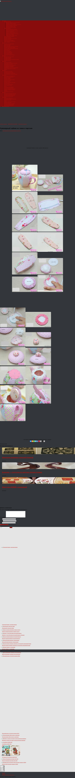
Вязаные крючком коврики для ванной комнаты (11, 638)
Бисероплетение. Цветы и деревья (10, 74)
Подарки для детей (7, 102)
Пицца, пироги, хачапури (8, 76)
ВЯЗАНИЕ (4, 20)
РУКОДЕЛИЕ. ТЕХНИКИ (8, 66)
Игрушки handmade (7, 62)
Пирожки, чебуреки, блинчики (9, 82)
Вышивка (4, 55)
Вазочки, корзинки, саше (10, 26)
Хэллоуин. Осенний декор (9, 104)
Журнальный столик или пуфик (8, 628)
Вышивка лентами (7, 57)
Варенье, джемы (7, 78)
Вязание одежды (7, 28)
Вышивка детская (7, 58)
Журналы (4, 92)
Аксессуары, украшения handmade (10, 63)
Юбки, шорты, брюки (10, 34)
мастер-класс (8, 130)
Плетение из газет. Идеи (8, 72)
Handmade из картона (22, 124)
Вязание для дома (7, 21)
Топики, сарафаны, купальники (12, 31)
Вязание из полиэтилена (8, 40)
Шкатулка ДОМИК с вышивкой (14, 487)
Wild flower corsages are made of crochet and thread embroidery (13, 740)
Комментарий (3, 517)
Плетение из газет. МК (8, 71)
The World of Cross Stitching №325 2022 (9, 757)
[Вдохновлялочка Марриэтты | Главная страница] (6, 1)
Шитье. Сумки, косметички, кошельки (11, 48)
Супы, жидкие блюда (8, 85)
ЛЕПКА (5, 69)
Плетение (4, 70)
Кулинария (4, 75)
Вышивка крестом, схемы (9, 56)
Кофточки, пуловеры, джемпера (12, 33)
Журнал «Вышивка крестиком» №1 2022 (9, 760)
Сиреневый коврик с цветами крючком (9, 624)
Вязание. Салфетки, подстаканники (13, 22)
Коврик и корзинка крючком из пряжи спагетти (10, 631)
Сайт (1, 522)
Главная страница (3, 124)
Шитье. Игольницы (7, 51)
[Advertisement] (30, 11)
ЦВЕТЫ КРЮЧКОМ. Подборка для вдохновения (11, 654)
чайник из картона (17, 130)
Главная (3, 773)
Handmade (4, 61)
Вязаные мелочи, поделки (11, 27)
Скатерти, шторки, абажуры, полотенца (13, 24)
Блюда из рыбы (7, 81)
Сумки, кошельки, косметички (9, 41)
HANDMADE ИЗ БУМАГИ (9, 65)
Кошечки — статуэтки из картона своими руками (22, 472)
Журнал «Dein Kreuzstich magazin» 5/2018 (10, 764)
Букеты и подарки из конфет (9, 103)
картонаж (4, 130)
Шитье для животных (8, 52)
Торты (5, 86)
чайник (12, 130)
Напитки (5, 90)
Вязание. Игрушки (7, 37)
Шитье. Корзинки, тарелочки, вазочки (11, 46)
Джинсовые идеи (7, 49)
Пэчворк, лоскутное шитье (9, 43)
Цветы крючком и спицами (9, 36)
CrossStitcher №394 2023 (6, 744)
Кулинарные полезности (8, 91)
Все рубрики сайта (5, 106)
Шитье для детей (7, 44)
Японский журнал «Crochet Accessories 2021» (10, 733)
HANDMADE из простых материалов (11, 67)
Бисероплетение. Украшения (9, 73)
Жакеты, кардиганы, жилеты (11, 29)
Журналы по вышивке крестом (10, 93)
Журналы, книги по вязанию (9, 95)
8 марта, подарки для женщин (9, 101)
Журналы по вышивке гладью (9, 94)
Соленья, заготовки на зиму (9, 79)
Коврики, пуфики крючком (11, 23)
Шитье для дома (7, 45)
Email (1, 520)
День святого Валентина (8, 105)
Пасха (5, 100)
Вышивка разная (7, 60)
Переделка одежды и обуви (9, 54)
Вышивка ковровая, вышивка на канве (11, 59)
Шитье (3, 42)
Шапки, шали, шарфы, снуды (11, 35)
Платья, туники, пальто (10, 32)
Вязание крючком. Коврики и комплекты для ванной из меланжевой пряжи (16, 645)
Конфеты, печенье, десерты (9, 89)
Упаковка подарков (7, 99)
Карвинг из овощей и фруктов (9, 88)
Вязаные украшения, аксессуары (10, 38)
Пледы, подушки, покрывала (11, 25)
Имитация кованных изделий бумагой (17, 457)
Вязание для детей (7, 39)
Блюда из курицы (7, 80)
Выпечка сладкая (7, 77)
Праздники (4, 97)
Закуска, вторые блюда (8, 84)
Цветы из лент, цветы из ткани (9, 68)
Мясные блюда (7, 83)
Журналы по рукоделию (8, 96)
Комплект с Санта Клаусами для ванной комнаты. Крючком (13, 635)
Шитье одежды (7, 50)
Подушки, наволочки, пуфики (9, 47)
